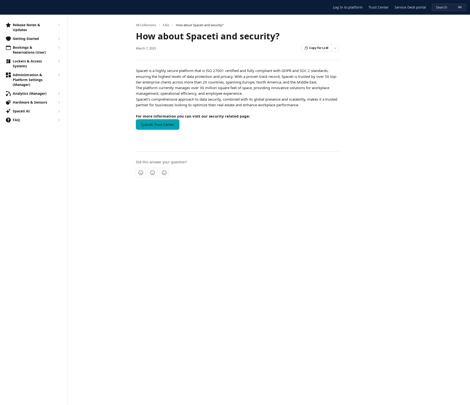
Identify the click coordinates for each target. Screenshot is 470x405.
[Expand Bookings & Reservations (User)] (59, 47)
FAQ (166, 25)
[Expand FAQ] (59, 120)
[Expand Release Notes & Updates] (59, 25)
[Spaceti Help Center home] (5, 7)
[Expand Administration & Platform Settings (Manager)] (59, 74)
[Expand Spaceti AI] (59, 111)
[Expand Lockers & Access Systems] (59, 61)
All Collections (146, 25)
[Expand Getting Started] (59, 38)
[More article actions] (335, 48)
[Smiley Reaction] (164, 173)
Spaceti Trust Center (157, 124)
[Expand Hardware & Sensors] (59, 102)
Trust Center (378, 7)
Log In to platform (348, 7)
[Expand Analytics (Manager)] (59, 93)
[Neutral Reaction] (152, 173)
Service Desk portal (410, 7)
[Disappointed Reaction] (141, 173)
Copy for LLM (318, 48)
